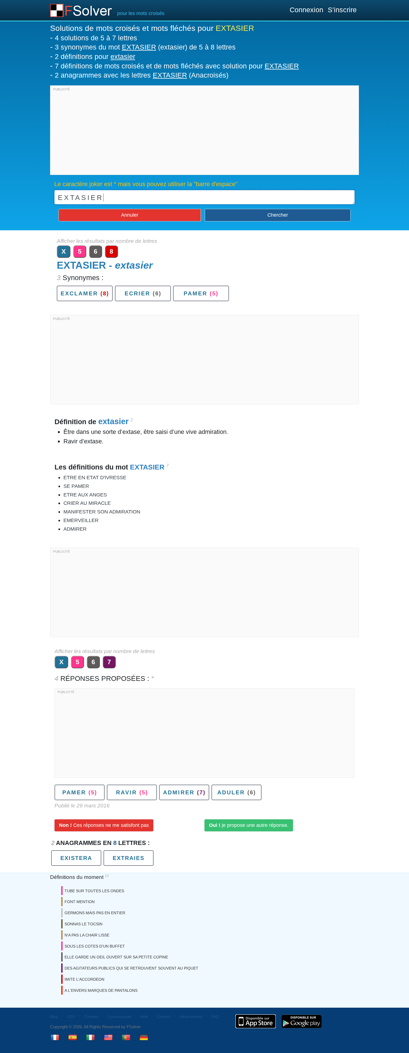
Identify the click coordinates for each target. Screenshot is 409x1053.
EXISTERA (76, 858)
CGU (71, 1016)
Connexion (306, 10)
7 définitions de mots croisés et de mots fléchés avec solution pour (177, 66)
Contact (164, 1016)
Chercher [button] (277, 215)
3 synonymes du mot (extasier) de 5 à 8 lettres (145, 47)
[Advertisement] (204, 131)
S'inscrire (342, 10)
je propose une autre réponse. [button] (249, 825)
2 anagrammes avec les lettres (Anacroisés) (141, 75)
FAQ (215, 1016)
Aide (144, 1016)
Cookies (91, 1016)
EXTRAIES (128, 858)
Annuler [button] (129, 215)
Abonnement (190, 1016)
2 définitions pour (95, 56)
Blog (54, 1016)
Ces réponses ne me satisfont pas (104, 825)
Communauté (119, 1016)
